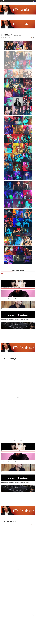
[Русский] (3, 273)
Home (2, 355)
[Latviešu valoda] (2, 273)
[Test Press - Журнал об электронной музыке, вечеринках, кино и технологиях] (9, 1)
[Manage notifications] (33, 614)
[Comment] (32, 37)
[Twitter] (30, 37)
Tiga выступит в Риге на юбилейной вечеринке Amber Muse (11, 287)
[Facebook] (28, 37)
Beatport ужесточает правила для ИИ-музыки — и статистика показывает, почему (15, 319)
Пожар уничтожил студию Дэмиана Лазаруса (8, 298)
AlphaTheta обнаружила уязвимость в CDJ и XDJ (9, 329)
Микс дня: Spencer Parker (5, 308)
